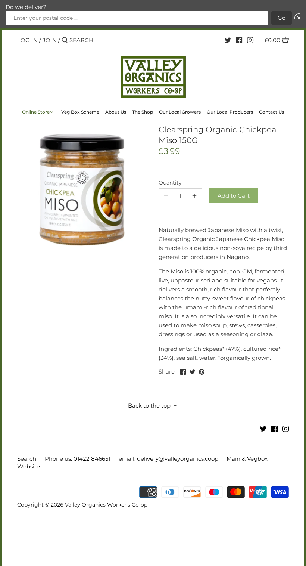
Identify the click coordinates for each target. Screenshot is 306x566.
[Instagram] (250, 40)
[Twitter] (228, 40)
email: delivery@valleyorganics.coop (168, 458)
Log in (27, 40)
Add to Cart (234, 195)
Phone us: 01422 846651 (77, 458)
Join (50, 40)
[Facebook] (239, 40)
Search (26, 458)
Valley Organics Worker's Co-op (106, 505)
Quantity (170, 183)
